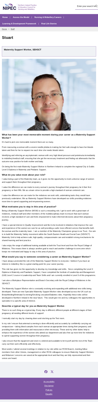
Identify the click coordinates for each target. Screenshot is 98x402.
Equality (49, 394)
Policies (49, 390)
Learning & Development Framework (19, 24)
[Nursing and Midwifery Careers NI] (20, 7)
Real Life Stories (49, 24)
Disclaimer (49, 386)
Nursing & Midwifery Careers (47, 17)
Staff (13, 29)
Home (5, 17)
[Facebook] (46, 372)
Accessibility (49, 382)
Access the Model (21, 17)
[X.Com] (52, 372)
